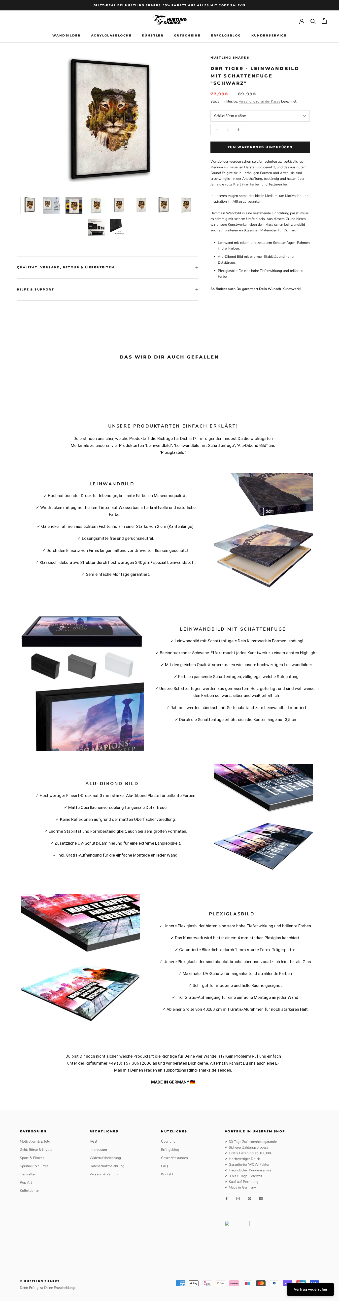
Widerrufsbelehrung (105, 1158)
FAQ (164, 1166)
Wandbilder (66, 35)
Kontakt (167, 1174)
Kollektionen (29, 1190)
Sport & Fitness (32, 1158)
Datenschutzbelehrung (107, 1166)
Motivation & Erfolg (35, 1141)
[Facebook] (226, 1198)
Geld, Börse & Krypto (36, 1149)
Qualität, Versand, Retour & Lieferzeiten (65, 267)
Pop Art (26, 1182)
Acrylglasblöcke (111, 35)
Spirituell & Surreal (34, 1166)
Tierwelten (28, 1174)
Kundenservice (269, 35)
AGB (93, 1141)
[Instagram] (238, 1198)
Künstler (153, 35)
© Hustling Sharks (40, 1281)
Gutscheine (187, 35)
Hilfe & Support (35, 289)
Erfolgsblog (226, 35)
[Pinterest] (249, 1198)
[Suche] (313, 21)
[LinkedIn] (261, 1198)
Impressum (98, 1149)
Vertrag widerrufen (310, 1289)
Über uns (168, 1141)
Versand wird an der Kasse (259, 101)
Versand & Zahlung (104, 1174)
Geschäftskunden (174, 1158)
